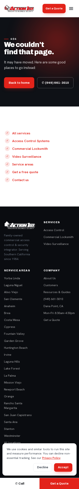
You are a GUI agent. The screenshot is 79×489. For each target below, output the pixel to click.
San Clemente (13, 299)
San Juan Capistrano (18, 415)
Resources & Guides (57, 292)
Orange (9, 396)
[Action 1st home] (19, 8)
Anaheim (9, 306)
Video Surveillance (26, 156)
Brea (7, 313)
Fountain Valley (14, 334)
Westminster (12, 436)
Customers (51, 285)
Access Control (54, 230)
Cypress (9, 327)
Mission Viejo (12, 382)
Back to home (19, 82)
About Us (50, 278)
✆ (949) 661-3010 (55, 82)
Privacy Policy (51, 458)
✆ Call (19, 483)
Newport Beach (14, 389)
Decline (42, 467)
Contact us (20, 180)
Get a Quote (54, 8)
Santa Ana (10, 422)
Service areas (22, 164)
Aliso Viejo (11, 292)
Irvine (7, 354)
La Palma (10, 375)
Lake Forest (12, 368)
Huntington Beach (16, 348)
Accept (63, 467)
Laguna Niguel (13, 285)
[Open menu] (71, 8)
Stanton (9, 429)
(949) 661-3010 (53, 299)
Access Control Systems (31, 141)
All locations (12, 442)
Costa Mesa (12, 320)
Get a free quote (25, 172)
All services (21, 133)
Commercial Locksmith (30, 148)
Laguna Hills (12, 361)
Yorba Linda (12, 278)
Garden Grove (13, 341)
